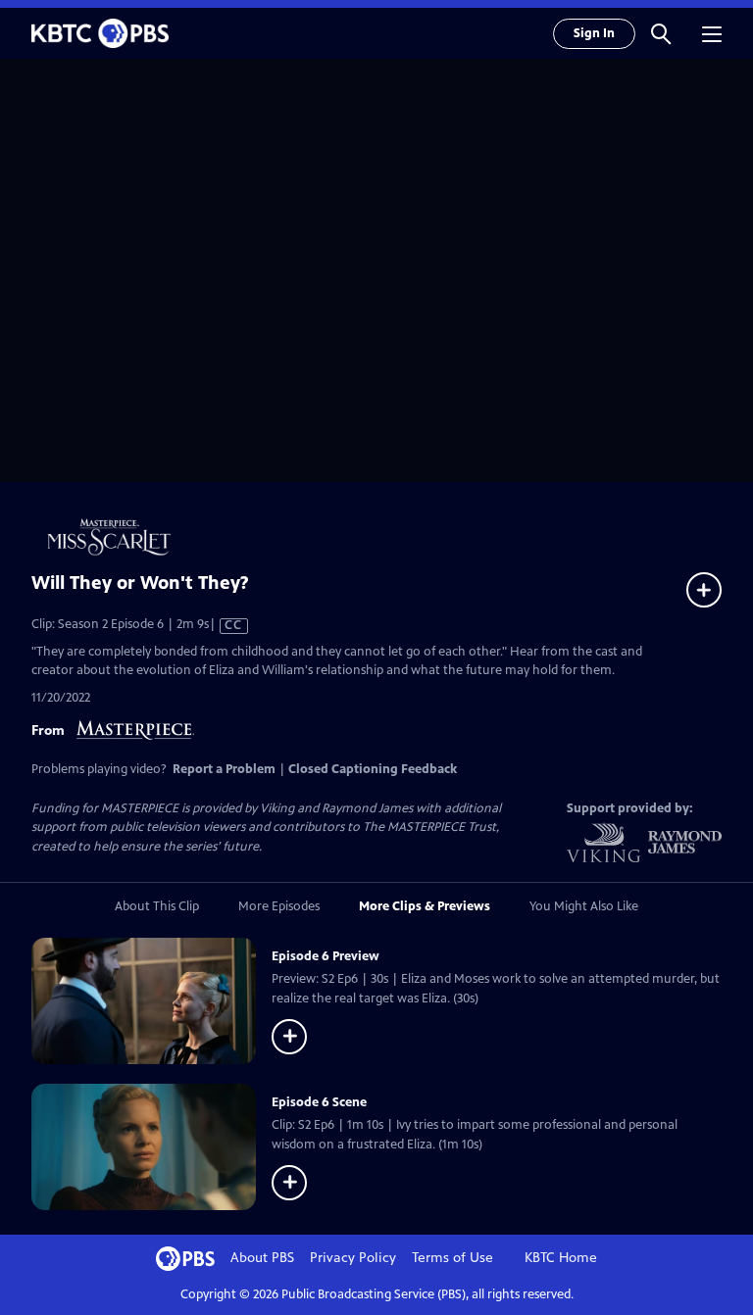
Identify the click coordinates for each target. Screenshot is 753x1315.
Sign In (594, 33)
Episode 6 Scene (319, 1102)
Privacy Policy (353, 1257)
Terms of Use (452, 1257)
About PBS (262, 1257)
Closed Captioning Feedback (372, 769)
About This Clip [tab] (157, 906)
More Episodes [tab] (279, 906)
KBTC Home (561, 1257)
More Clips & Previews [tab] (424, 906)
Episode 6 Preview (325, 956)
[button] (660, 33)
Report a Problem (224, 769)
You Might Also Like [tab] (583, 906)
